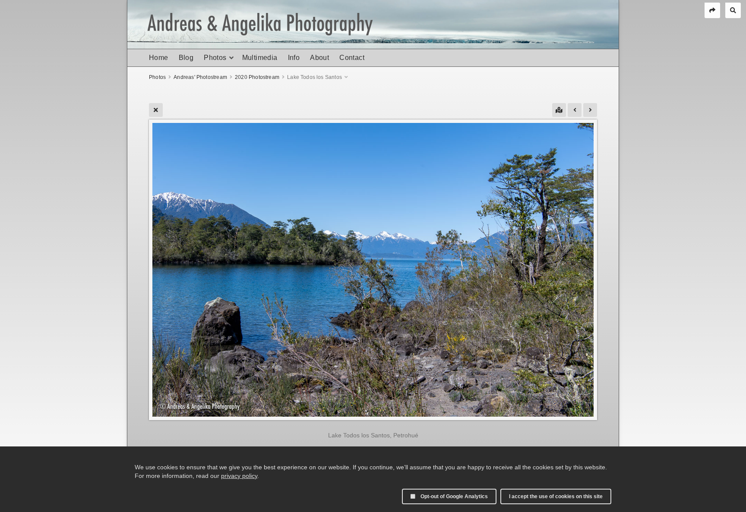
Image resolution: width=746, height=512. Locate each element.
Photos (215, 57)
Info (294, 57)
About (319, 57)
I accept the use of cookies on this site (556, 496)
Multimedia (260, 57)
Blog (186, 57)
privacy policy (239, 475)
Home (158, 57)
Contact (351, 57)
